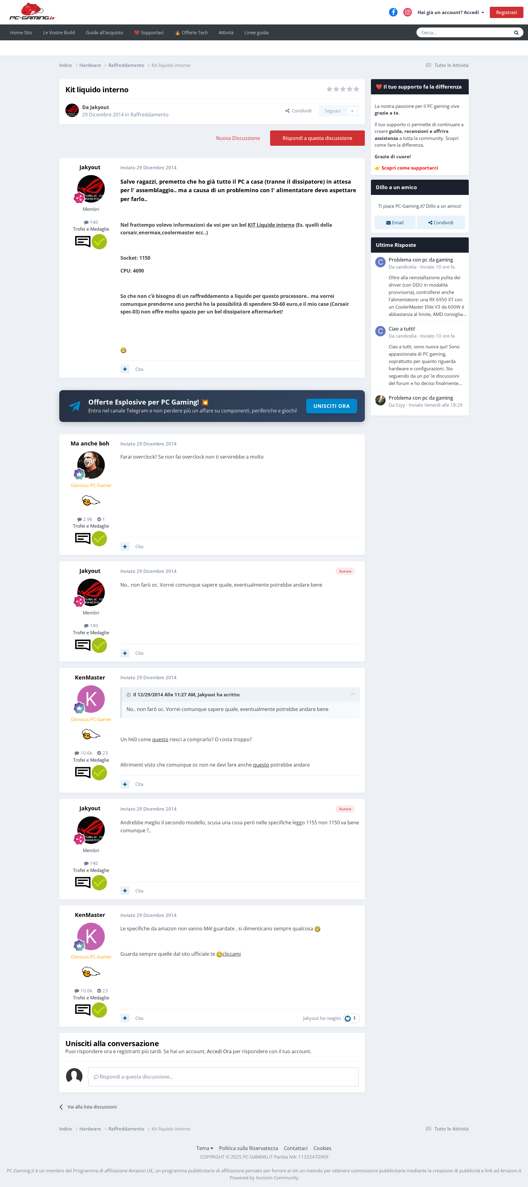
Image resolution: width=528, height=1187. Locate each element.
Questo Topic (490, 32)
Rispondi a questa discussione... (136, 1076)
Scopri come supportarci (410, 168)
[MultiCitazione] (125, 369)
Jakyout (99, 107)
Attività (226, 32)
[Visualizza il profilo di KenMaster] (91, 699)
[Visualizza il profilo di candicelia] (380, 262)
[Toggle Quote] (129, 694)
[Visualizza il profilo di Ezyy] (380, 400)
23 (104, 753)
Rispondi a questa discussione (317, 138)
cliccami (231, 954)
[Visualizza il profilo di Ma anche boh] (91, 465)
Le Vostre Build (59, 32)
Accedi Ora (219, 1051)
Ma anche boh (90, 443)
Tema (203, 1148)
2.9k (87, 519)
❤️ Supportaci (149, 32)
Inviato (437, 267)
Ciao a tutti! (402, 328)
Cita (139, 369)
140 (93, 222)
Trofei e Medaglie (91, 229)
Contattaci (296, 1148)
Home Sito (21, 32)
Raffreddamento (149, 114)
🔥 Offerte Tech (191, 32)
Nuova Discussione (238, 138)
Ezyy (400, 405)
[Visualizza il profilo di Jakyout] (72, 110)
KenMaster (90, 677)
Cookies (323, 1148)
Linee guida (256, 32)
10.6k (85, 753)
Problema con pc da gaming (421, 259)
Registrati (506, 12)
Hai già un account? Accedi (450, 12)
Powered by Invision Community (264, 1177)
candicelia (406, 267)
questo (160, 739)
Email (397, 222)
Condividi (300, 111)
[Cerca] (516, 32)
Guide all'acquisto (104, 32)
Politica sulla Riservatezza (248, 1148)
